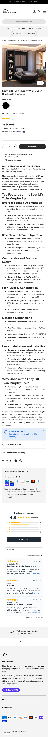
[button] (39, 11)
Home (4, 40)
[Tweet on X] (10, 460)
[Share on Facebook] (15, 460)
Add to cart (32, 147)
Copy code (31, 33)
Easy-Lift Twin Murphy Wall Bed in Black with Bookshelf (25, 40)
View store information (13, 160)
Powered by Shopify (19, 731)
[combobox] (24, 21)
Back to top (24, 642)
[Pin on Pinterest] (20, 460)
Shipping (5, 128)
